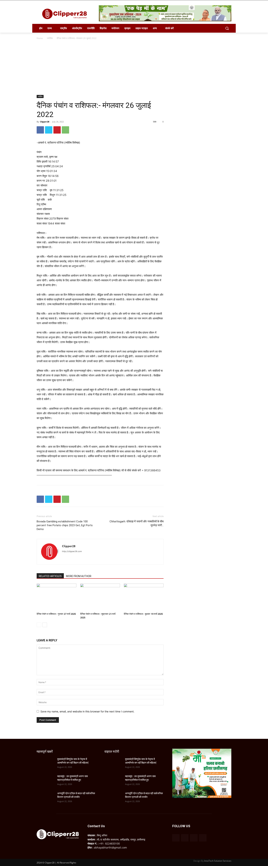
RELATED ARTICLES (50, 576)
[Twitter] (48, 130)
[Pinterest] (57, 130)
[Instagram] (184, 837)
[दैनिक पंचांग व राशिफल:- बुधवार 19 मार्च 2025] (144, 597)
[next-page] (44, 625)
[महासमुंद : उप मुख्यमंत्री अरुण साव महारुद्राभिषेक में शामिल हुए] (45, 781)
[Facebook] (40, 130)
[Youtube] (202, 837)
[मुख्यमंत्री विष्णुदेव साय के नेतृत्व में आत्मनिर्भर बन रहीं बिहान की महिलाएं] (45, 763)
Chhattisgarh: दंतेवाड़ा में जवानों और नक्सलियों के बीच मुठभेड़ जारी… (137, 523)
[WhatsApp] (65, 130)
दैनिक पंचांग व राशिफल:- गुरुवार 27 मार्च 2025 (56, 614)
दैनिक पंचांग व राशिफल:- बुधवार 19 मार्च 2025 (143, 614)
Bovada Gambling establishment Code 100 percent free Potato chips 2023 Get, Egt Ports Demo (65, 525)
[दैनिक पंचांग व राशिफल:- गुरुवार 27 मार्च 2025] (56, 597)
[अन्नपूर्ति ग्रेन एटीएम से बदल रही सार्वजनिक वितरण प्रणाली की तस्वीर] (45, 798)
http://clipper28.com (72, 551)
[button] (227, 28)
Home (40, 38)
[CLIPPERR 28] (66, 13)
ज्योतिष (50, 38)
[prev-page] (39, 625)
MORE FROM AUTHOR (78, 576)
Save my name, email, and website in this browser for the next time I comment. (87, 711)
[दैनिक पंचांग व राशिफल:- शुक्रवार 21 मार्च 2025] (100, 597)
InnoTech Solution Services (217, 860)
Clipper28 (44, 121)
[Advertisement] (134, 67)
